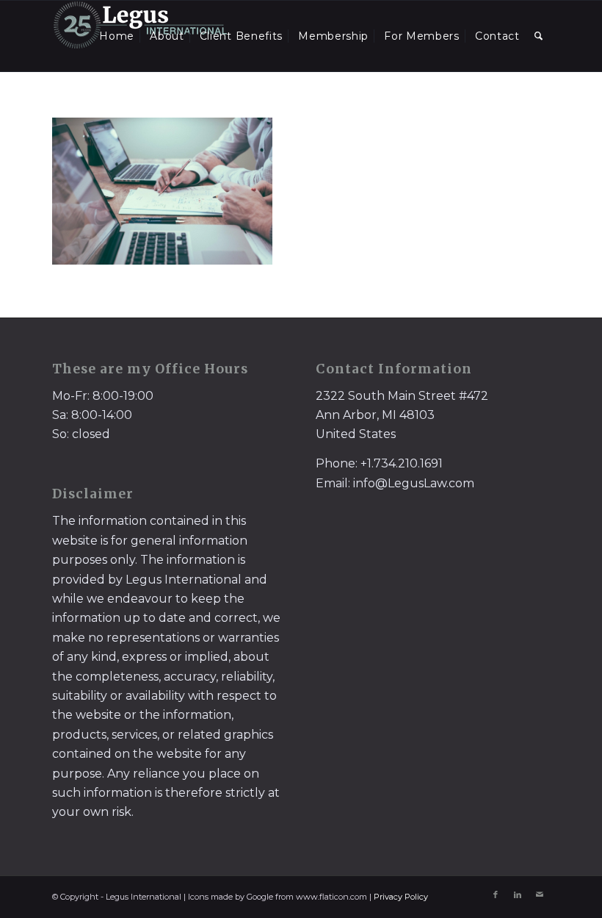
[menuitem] (117, 36)
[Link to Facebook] (496, 894)
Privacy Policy (401, 897)
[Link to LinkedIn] (518, 894)
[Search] (539, 36)
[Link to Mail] (540, 894)
